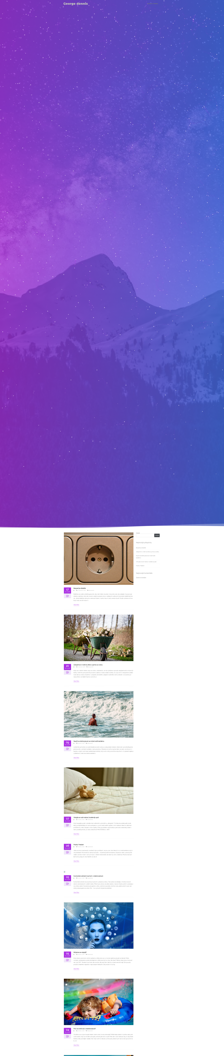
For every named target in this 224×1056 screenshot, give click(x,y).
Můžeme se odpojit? (80, 952)
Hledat (138, 533)
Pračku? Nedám (79, 844)
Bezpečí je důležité (80, 588)
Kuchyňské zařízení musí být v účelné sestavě (88, 876)
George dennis (75, 4)
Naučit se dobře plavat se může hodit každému (89, 741)
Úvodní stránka (152, 3)
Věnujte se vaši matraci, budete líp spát (86, 817)
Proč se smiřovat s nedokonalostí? (85, 1029)
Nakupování (91, 590)
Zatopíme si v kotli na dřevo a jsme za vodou (88, 665)
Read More (76, 604)
